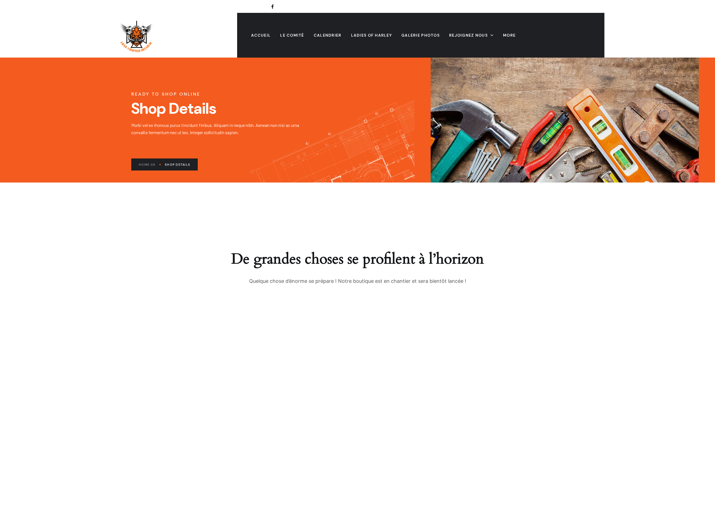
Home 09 (147, 165)
